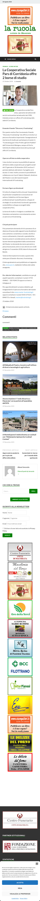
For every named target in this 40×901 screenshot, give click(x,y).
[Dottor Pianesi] (20, 694)
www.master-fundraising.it (23, 292)
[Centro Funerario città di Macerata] (20, 561)
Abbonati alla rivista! (20, 499)
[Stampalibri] (20, 24)
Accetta (20, 883)
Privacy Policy (23, 898)
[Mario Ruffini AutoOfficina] (20, 637)
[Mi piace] (4, 307)
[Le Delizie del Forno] (20, 752)
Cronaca (5, 66)
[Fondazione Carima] (20, 852)
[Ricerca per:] (20, 491)
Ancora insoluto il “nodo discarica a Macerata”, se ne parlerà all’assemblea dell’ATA (17, 401)
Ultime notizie (13, 66)
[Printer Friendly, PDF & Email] (8, 110)
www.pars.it (10, 265)
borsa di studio (14, 328)
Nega (20, 888)
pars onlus (14, 330)
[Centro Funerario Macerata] (20, 828)
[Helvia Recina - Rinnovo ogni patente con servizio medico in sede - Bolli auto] (20, 656)
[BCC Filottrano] (20, 675)
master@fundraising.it (23, 297)
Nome (5, 513)
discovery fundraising (29, 328)
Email (5, 524)
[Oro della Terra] (20, 618)
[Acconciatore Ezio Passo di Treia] (20, 714)
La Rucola (6, 330)
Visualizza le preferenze (20, 894)
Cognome (6, 518)
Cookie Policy (15, 898)
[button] (37, 864)
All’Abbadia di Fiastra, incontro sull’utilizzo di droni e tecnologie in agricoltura (19, 366)
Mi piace (6, 311)
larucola (18, 81)
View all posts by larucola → (26, 472)
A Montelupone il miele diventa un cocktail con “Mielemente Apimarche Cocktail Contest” (19, 437)
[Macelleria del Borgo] (20, 580)
